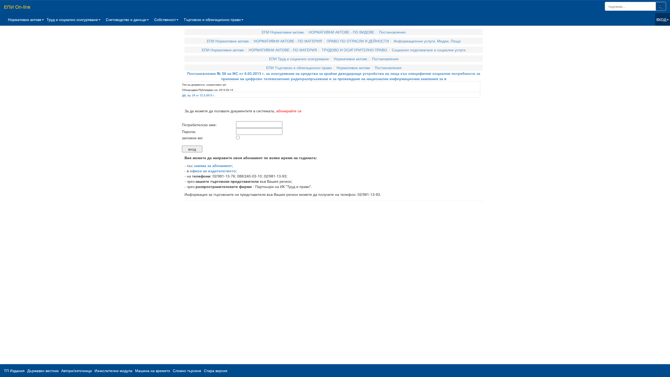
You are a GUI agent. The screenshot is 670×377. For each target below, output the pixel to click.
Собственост (165, 19)
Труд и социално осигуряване (72, 19)
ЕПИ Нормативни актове (283, 32)
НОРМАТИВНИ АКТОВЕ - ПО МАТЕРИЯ (288, 40)
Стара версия (215, 370)
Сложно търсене (187, 370)
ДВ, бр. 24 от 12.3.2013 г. (198, 95)
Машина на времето (152, 370)
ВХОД (661, 19)
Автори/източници (76, 370)
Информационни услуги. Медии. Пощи (427, 40)
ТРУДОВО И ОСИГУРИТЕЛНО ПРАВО (354, 49)
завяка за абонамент (213, 165)
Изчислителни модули (113, 370)
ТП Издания (14, 370)
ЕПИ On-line (17, 6)
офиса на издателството (213, 170)
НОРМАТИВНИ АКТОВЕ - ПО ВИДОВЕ (341, 32)
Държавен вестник (43, 370)
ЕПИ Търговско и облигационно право (299, 67)
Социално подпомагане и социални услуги (429, 49)
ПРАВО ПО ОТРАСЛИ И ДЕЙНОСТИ (358, 40)
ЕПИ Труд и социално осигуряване (299, 58)
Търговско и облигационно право (212, 19)
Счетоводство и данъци (126, 19)
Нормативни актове (24, 19)
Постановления (392, 32)
